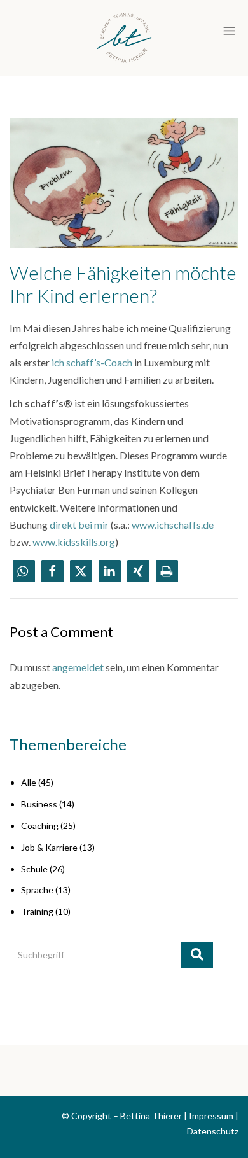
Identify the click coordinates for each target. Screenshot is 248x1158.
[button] (24, 571)
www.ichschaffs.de (173, 525)
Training (37, 911)
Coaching (40, 825)
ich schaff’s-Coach (93, 362)
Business (39, 804)
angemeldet (78, 667)
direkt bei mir (79, 525)
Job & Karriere (49, 847)
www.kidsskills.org (73, 542)
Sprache (37, 889)
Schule (34, 868)
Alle (28, 782)
